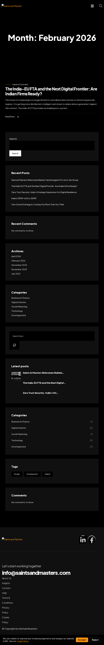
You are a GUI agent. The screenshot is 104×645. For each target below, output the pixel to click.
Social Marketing (19, 306)
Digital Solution (18, 302)
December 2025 (19, 265)
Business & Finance (20, 297)
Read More (10, 116)
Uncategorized (18, 315)
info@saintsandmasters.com (36, 572)
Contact (6, 588)
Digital (47, 474)
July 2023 (15, 273)
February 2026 (18, 260)
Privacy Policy (5, 610)
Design (17, 474)
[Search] (14, 345)
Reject (95, 639)
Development (32, 474)
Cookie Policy (5, 620)
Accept (82, 639)
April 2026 (16, 256)
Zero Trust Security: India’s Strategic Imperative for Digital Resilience (44, 192)
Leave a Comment (20, 84)
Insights (6, 583)
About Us (6, 578)
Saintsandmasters (28, 628)
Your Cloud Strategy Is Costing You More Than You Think (37, 204)
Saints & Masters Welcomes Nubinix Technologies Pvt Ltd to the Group (44, 180)
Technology (17, 311)
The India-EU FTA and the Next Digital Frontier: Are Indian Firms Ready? (51, 91)
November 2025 (19, 269)
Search (13, 138)
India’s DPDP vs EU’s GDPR (23, 198)
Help (4, 592)
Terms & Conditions (7, 600)
